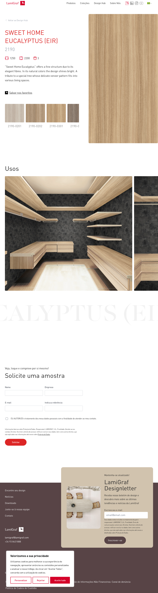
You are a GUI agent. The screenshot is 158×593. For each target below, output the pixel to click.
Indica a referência (53, 402)
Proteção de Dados (44, 434)
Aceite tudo (60, 580)
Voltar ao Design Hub (18, 20)
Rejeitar (41, 580)
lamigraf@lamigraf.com (17, 537)
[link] (14, 118)
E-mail (8, 402)
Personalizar (21, 580)
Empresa (49, 387)
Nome (7, 387)
